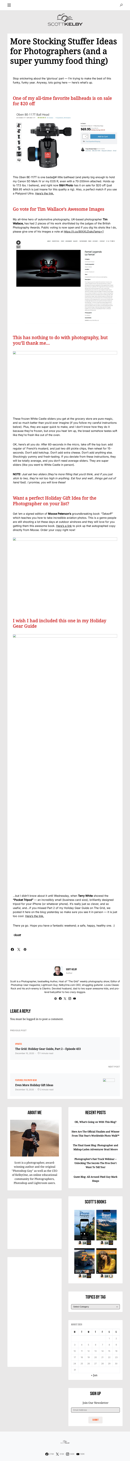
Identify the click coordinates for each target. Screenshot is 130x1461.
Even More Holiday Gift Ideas (34, 1085)
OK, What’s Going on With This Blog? (95, 1121)
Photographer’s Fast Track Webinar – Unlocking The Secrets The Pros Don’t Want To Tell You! (95, 1163)
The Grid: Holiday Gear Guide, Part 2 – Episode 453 (48, 1048)
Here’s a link (64, 526)
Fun (25, 1080)
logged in (32, 1019)
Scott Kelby (71, 969)
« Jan (94, 1375)
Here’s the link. (44, 193)
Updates (18, 1044)
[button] (9, 5)
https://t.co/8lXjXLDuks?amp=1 (84, 231)
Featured (19, 1080)
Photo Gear (32, 1080)
